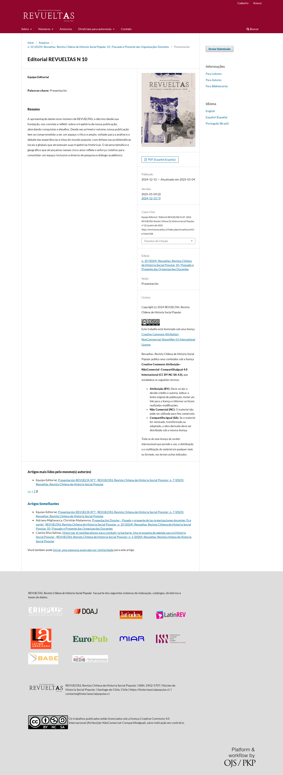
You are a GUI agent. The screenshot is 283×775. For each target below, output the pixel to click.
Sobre (25, 29)
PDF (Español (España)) (161, 159)
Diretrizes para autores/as (95, 29)
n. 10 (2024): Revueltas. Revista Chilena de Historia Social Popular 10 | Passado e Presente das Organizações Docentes (98, 46)
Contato (126, 29)
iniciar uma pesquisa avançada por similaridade (83, 550)
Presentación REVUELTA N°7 (77, 480)
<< (29, 491)
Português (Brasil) (217, 123)
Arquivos (44, 42)
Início (31, 42)
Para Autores (213, 80)
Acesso (257, 3)
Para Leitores (214, 73)
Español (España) (216, 117)
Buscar (254, 29)
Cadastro (242, 3)
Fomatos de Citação (156, 241)
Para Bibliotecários (217, 86)
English (210, 111)
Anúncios (66, 29)
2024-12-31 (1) (151, 198)
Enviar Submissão (220, 49)
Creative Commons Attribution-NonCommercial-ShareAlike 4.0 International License (168, 339)
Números (44, 29)
